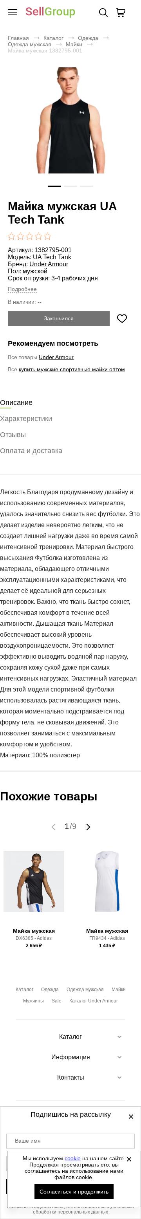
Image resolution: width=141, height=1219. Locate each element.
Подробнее (22, 289)
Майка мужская (34, 931)
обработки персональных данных (70, 1212)
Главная (18, 38)
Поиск (103, 12)
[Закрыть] (129, 1159)
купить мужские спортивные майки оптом (72, 369)
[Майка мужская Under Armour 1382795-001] (70, 130)
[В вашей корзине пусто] (120, 12)
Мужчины (33, 1001)
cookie (73, 1158)
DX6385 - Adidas (34, 938)
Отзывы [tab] (13, 435)
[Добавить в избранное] (121, 318)
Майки (74, 44)
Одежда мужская (29, 44)
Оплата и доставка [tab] (31, 451)
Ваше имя (28, 1141)
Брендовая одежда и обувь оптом (50, 12)
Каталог (53, 38)
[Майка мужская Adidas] (34, 888)
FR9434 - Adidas (107, 938)
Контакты (70, 1077)
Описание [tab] (16, 402)
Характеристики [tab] (26, 419)
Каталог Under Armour (93, 1001)
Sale (56, 1001)
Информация (70, 1057)
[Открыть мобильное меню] (12, 12)
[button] (54, 826)
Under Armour (48, 264)
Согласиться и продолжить (74, 1191)
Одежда (88, 38)
